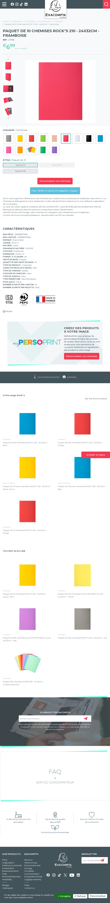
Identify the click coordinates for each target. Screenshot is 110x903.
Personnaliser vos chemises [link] (81, 356)
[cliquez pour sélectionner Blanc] (77, 138)
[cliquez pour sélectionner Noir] (88, 138)
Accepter (65, 896)
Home (6, 21)
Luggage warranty (32, 879)
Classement (17, 21)
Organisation (8, 863)
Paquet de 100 (20, 171)
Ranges (5, 885)
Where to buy (30, 863)
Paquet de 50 (57, 165)
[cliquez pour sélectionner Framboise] (65, 138)
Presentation (8, 868)
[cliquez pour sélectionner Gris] (8, 138)
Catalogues (7, 888)
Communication (31, 874)
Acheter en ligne (95, 454)
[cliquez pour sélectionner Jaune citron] (20, 138)
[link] (4, 4)
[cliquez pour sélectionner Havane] (54, 138)
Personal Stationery (11, 876)
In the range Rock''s (14, 395)
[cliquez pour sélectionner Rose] (8, 150)
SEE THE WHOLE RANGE (96, 399)
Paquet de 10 (20, 165)
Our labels (29, 871)
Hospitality (7, 879)
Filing (4, 860)
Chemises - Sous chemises (38, 21)
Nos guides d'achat (33, 876)
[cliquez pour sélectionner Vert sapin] (43, 150)
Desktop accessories (12, 865)
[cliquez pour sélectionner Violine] (54, 150)
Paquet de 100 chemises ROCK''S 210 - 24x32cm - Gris (82, 638)
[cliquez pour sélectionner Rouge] (31, 138)
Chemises (58, 21)
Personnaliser (98, 896)
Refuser (81, 896)
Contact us (29, 888)
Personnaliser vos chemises (55, 181)
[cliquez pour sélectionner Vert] (43, 138)
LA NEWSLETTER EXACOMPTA (55, 712)
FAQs (26, 885)
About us (28, 860)
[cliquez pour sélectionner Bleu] (100, 138)
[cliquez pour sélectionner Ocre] (20, 150)
